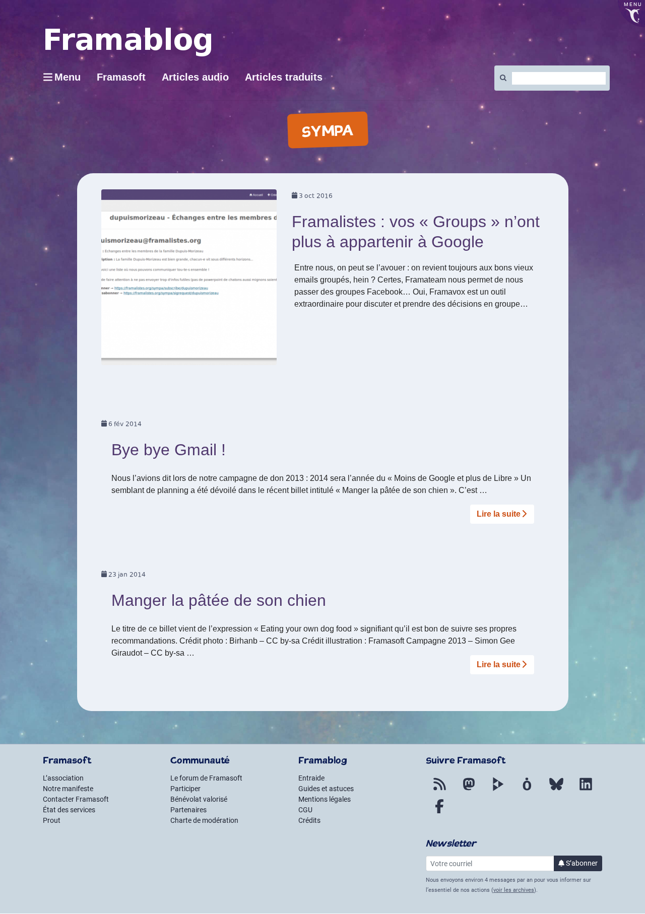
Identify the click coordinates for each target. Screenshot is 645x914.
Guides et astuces (326, 789)
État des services (69, 810)
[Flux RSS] (439, 790)
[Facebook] (439, 812)
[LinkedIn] (585, 790)
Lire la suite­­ (499, 514)
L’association (63, 778)
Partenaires (188, 810)
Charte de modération (204, 820)
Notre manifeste (68, 789)
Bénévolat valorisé (198, 799)
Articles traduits (283, 77)
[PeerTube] (498, 790)
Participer (185, 789)
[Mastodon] (469, 790)
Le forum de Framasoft (206, 778)
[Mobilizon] (527, 790)
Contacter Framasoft (76, 799)
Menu (67, 77)
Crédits (309, 820)
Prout (51, 820)
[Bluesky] (556, 790)
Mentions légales (324, 799)
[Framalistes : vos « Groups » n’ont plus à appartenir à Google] (189, 280)
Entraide (311, 778)
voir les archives (513, 890)
